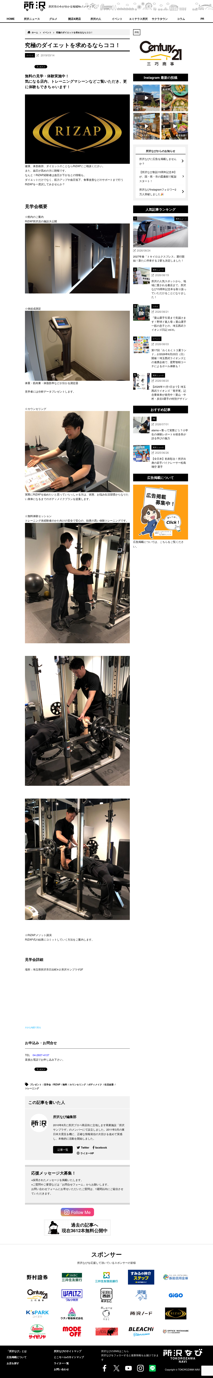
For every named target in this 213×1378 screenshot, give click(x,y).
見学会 (48, 1084)
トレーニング (32, 1088)
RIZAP (57, 1084)
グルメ (53, 19)
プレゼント (36, 1084)
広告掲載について (17, 1357)
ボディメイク (95, 1084)
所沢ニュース (32, 19)
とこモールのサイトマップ (69, 1357)
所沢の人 (96, 19)
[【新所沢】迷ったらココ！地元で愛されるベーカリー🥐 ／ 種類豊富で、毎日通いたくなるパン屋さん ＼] (146, 126)
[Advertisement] (160, 592)
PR (202, 19)
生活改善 (109, 1084)
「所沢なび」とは (17, 1351)
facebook (101, 1147)
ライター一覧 (61, 1363)
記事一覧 (63, 1150)
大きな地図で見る (33, 1027)
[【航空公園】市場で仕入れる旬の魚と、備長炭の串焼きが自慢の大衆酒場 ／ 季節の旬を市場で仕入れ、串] (174, 126)
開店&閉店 (74, 19)
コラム (181, 19)
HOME (11, 19)
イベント (117, 19)
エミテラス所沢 (138, 19)
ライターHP (87, 1153)
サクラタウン (160, 19)
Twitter (85, 1147)
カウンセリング (78, 1084)
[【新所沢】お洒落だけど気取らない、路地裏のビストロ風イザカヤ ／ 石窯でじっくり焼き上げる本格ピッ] (174, 98)
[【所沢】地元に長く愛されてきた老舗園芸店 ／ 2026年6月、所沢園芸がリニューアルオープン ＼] (146, 98)
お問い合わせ (61, 1369)
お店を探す (13, 1363)
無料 (65, 1084)
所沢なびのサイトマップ (67, 1351)
